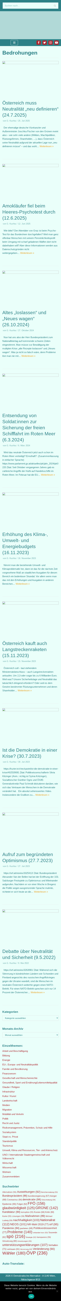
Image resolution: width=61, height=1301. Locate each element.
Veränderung (44, 1248)
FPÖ (36, 1203)
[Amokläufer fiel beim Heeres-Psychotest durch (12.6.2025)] (30, 166)
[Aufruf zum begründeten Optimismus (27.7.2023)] (30, 814)
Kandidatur (11, 1211)
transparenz (44, 1237)
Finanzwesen (9, 1073)
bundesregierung (39, 1196)
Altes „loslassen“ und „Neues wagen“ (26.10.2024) (24, 318)
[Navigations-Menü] (14, 42)
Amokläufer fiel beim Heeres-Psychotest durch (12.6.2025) (28, 212)
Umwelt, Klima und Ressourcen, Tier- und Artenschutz (30, 1150)
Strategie (31, 1237)
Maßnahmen (35, 1215)
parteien (26, 1228)
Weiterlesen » (46, 146)
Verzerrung (26, 1249)
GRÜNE (46, 1208)
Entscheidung (49, 1200)
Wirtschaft (7, 1163)
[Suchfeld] (54, 5)
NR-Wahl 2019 (38, 1224)
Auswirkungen (29, 1191)
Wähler (14, 1253)
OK (31, 1296)
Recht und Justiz (11, 1123)
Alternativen (9, 1192)
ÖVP (37, 1252)
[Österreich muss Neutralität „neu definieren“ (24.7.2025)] (30, 63)
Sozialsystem (9, 1132)
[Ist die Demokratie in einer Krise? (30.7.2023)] (30, 710)
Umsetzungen (24, 1241)
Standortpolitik (9, 1141)
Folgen (22, 1204)
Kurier (6, 1216)
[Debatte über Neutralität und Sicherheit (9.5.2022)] (30, 911)
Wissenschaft (9, 1167)
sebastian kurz (40, 1233)
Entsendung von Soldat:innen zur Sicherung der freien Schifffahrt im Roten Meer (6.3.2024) (28, 427)
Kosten (39, 1212)
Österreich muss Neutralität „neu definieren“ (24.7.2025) (30, 109)
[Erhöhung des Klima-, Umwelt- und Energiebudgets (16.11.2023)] (30, 494)
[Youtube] (56, 42)
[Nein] (57, 1291)
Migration (7, 1109)
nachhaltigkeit (26, 1220)
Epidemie (9, 1204)
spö (15, 1236)
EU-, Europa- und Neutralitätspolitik (20, 1064)
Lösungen (18, 1216)
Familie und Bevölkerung (15, 1069)
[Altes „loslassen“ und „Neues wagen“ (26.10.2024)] (30, 273)
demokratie (32, 1199)
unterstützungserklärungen (25, 1245)
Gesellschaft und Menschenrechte (19, 1078)
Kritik (49, 1212)
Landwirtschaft (9, 1100)
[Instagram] (50, 42)
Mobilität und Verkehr (13, 1114)
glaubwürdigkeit (18, 1208)
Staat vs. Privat (10, 1136)
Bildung (6, 1055)
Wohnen (6, 1172)
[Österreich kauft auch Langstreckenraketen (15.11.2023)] (30, 603)
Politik (5, 1118)
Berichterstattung (49, 1192)
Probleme (19, 1232)
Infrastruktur (8, 1091)
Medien (6, 1105)
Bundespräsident (14, 1195)
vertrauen (13, 1249)
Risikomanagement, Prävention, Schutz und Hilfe (27, 1127)
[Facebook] (38, 42)
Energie (6, 1060)
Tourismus (7, 1145)
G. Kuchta (11, 121)
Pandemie (10, 1228)
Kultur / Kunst (9, 1096)
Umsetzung (9, 1241)
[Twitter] (44, 42)
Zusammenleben (11, 1176)
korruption (27, 1212)
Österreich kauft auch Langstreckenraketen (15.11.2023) (24, 649)
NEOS (18, 1224)
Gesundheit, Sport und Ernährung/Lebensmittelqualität (29, 1082)
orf (53, 1224)
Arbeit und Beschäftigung (15, 1051)
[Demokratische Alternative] (12, 25)
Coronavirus (14, 1200)
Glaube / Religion (11, 1087)
